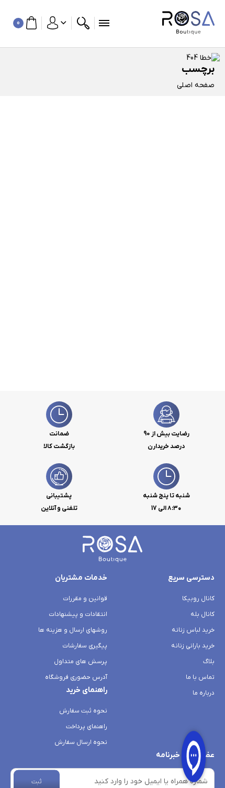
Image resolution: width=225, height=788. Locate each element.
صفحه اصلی (196, 85)
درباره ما (204, 693)
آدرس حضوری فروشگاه (76, 677)
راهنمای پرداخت (86, 726)
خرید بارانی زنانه (193, 646)
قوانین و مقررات (85, 598)
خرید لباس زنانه (193, 630)
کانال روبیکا (198, 598)
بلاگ (209, 661)
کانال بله (202, 614)
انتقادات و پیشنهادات (78, 614)
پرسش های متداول (80, 661)
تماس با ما (200, 677)
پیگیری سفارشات (84, 646)
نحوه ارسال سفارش (80, 742)
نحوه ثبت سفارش (83, 711)
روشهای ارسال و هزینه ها (72, 630)
